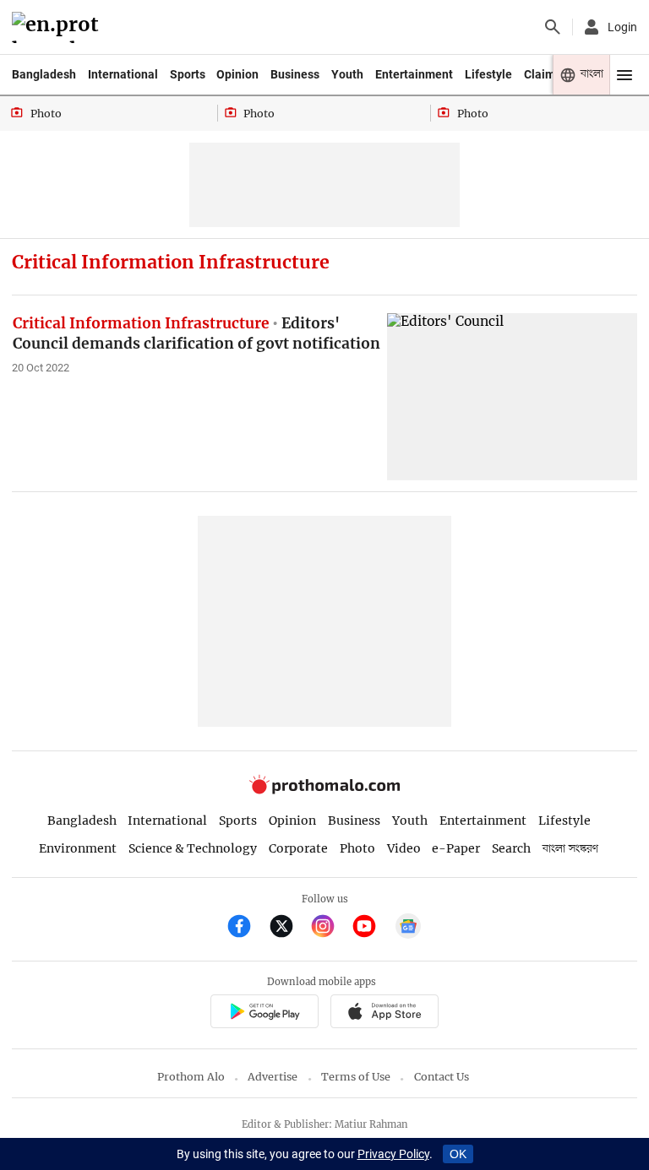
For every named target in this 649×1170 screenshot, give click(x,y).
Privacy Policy (393, 1154)
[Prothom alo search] (553, 27)
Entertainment (414, 74)
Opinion (237, 74)
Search (511, 848)
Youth (347, 74)
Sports (187, 74)
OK (458, 1154)
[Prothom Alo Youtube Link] (371, 928)
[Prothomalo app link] (264, 1013)
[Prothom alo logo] (324, 791)
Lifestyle (488, 74)
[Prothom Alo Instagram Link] (330, 928)
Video (404, 848)
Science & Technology (192, 848)
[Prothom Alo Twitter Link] (288, 928)
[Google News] (408, 928)
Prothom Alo (191, 1076)
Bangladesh (44, 74)
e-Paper (456, 848)
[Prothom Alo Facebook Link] (246, 928)
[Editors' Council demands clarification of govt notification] (512, 396)
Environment (78, 848)
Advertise (272, 1076)
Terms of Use (355, 1076)
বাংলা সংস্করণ (570, 849)
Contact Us (441, 1076)
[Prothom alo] (58, 27)
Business (294, 74)
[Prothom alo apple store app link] (384, 1013)
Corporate (298, 848)
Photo (357, 848)
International (123, 74)
